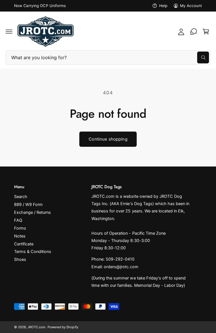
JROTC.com (36, 327)
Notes (20, 236)
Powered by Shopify (63, 327)
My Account (191, 5)
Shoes (20, 259)
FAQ (18, 220)
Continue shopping (108, 139)
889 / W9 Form (28, 204)
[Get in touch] (193, 31)
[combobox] (108, 57)
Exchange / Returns (32, 212)
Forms (20, 228)
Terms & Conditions (32, 251)
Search (20, 196)
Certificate (23, 244)
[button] (9, 31)
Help (163, 5)
